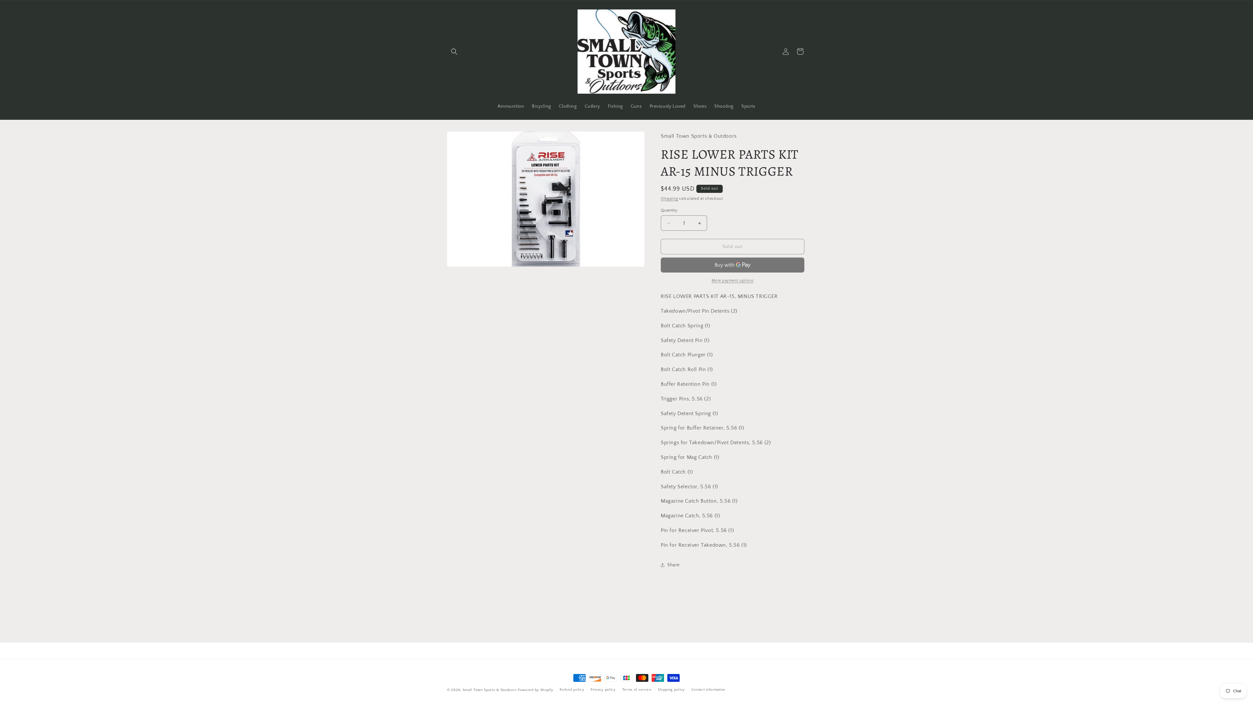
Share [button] (673, 565)
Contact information (708, 690)
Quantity (669, 210)
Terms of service (637, 690)
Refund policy (572, 690)
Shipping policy (671, 690)
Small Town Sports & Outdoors (490, 690)
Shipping (669, 198)
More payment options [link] (733, 280)
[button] (454, 51)
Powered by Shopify (535, 690)
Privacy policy (603, 690)
